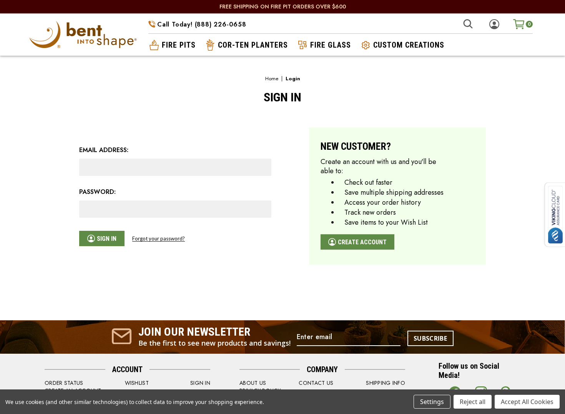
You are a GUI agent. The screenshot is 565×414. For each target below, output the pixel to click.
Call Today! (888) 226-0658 (201, 24)
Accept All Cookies (527, 401)
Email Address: (103, 150)
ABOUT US (252, 383)
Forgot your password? (158, 238)
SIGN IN (200, 383)
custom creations (408, 45)
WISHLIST (137, 383)
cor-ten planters (253, 45)
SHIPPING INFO (385, 383)
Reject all (472, 401)
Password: (97, 192)
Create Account (362, 242)
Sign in (106, 238)
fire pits (179, 45)
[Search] (468, 24)
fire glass (330, 45)
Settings (432, 401)
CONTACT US (316, 383)
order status (64, 383)
